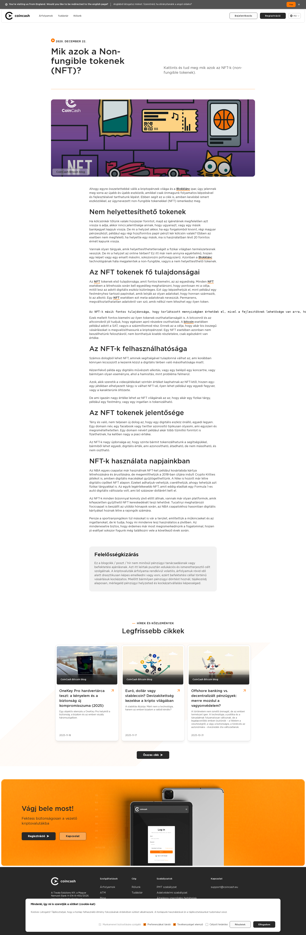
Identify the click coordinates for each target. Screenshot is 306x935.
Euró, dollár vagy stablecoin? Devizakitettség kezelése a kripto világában (149, 696)
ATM (103, 892)
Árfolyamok (46, 16)
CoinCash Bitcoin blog (70, 171)
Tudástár (63, 16)
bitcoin (189, 321)
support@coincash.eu (224, 887)
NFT (97, 281)
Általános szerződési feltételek (177, 898)
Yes (291, 4)
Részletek (240, 924)
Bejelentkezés (243, 16)
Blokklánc (183, 189)
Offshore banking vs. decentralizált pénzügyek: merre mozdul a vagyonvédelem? (214, 698)
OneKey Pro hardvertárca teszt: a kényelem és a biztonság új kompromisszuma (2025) (82, 698)
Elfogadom (264, 924)
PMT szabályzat (167, 887)
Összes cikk (151, 754)
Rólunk (77, 16)
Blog (103, 898)
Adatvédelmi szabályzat (172, 892)
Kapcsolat (73, 836)
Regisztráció (273, 16)
